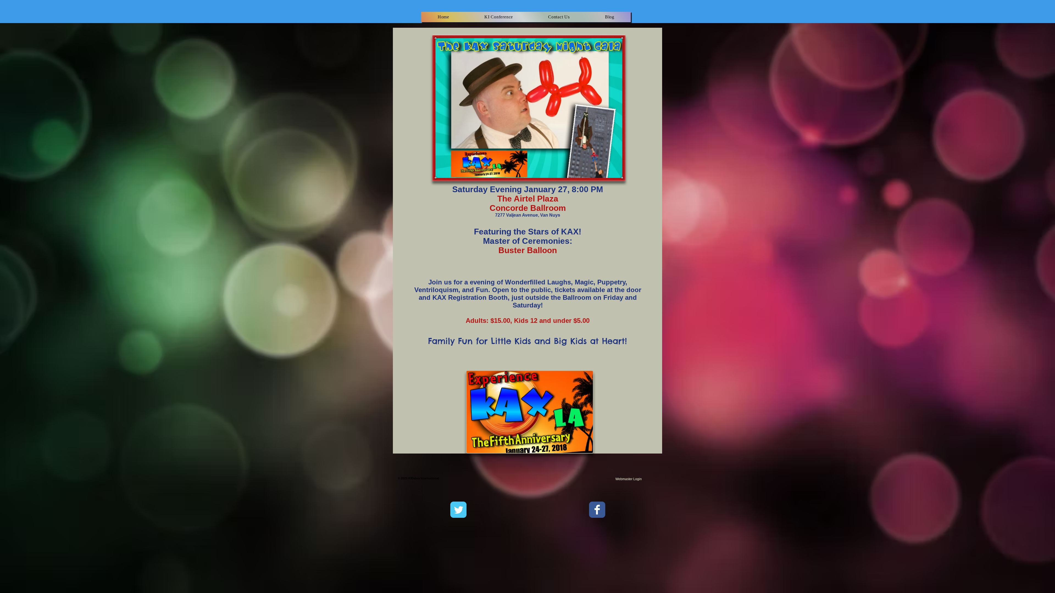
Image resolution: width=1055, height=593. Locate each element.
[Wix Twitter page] (458, 510)
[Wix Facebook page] (597, 510)
